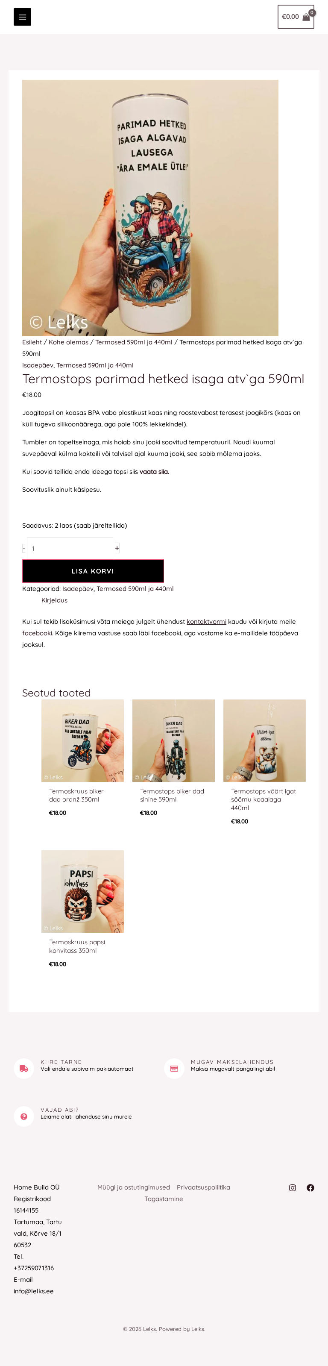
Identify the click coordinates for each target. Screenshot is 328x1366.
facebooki (37, 633)
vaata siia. (154, 471)
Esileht (32, 342)
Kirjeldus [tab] (54, 600)
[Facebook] (310, 1188)
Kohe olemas (68, 342)
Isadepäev (37, 365)
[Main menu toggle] (22, 17)
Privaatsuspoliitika (203, 1187)
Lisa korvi (93, 571)
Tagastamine (163, 1199)
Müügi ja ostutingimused (133, 1187)
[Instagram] (292, 1188)
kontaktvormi (206, 621)
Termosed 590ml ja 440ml (134, 342)
